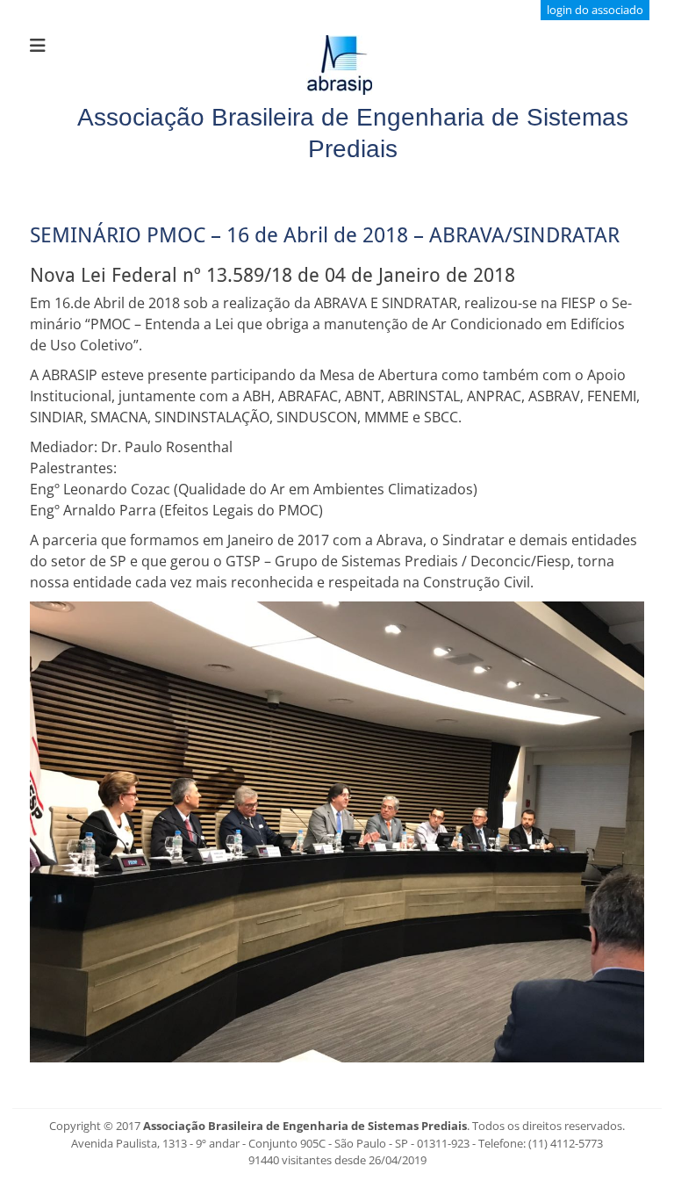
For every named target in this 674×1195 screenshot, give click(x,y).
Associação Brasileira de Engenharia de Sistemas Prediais (305, 1126)
